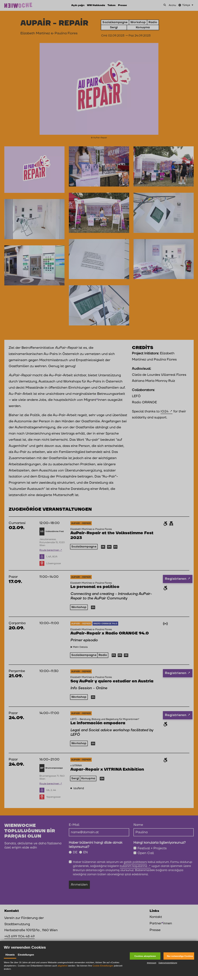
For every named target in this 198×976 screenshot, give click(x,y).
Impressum (151, 963)
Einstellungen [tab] (26, 954)
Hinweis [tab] (10, 954)
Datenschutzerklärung (168, 963)
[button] (145, 956)
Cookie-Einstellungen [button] (103, 965)
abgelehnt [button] (62, 965)
